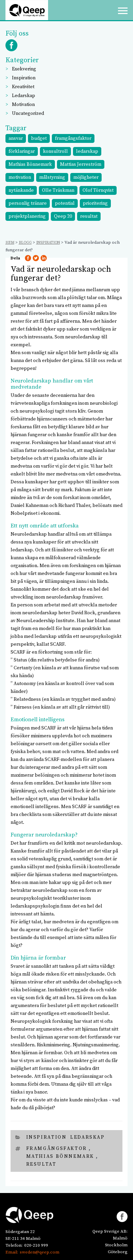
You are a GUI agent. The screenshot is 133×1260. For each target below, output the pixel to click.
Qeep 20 (63, 216)
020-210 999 (36, 1245)
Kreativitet (23, 87)
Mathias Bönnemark (30, 164)
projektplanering (27, 216)
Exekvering (24, 69)
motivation (20, 177)
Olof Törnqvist (98, 190)
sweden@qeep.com (39, 1252)
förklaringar (22, 151)
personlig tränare (28, 203)
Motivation (23, 105)
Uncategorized (28, 113)
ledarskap (87, 151)
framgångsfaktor (73, 138)
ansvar (16, 138)
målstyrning (52, 177)
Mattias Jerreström (80, 164)
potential (65, 203)
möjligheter (86, 177)
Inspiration (23, 78)
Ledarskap (23, 96)
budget (39, 138)
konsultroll (55, 151)
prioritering (95, 203)
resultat (89, 216)
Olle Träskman (58, 190)
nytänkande (21, 190)
